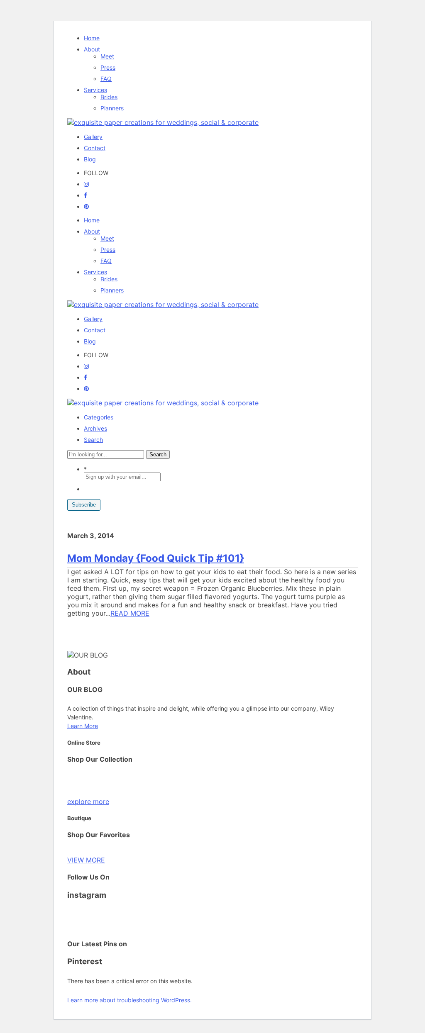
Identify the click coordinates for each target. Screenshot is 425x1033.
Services (95, 89)
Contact (94, 147)
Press (107, 67)
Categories (98, 417)
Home (92, 37)
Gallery (93, 136)
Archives (95, 428)
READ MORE (129, 613)
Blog (90, 159)
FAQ (106, 78)
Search (93, 439)
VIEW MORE (86, 860)
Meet (107, 56)
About (92, 49)
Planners (112, 108)
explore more (88, 801)
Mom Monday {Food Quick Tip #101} (155, 558)
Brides (108, 96)
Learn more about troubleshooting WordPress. (129, 1000)
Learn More (82, 725)
